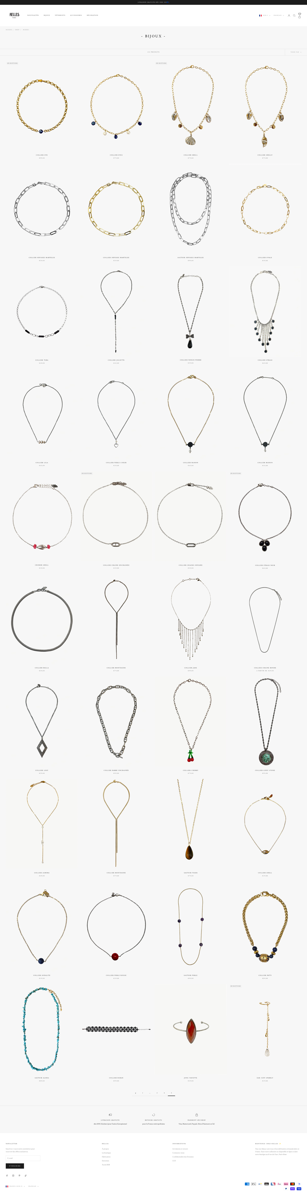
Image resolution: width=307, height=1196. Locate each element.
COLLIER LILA (42, 463)
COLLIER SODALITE (41, 975)
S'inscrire (15, 1166)
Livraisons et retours (180, 1149)
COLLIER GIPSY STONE (265, 770)
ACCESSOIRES (76, 15)
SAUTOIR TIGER (191, 873)
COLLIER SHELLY (265, 155)
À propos (105, 1149)
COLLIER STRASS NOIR (265, 565)
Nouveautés (33, 15)
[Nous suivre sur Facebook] (7, 1175)
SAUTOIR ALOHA (42, 1078)
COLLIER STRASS (265, 360)
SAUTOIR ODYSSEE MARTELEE (191, 258)
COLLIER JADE (190, 668)
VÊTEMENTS (60, 15)
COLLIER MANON (190, 463)
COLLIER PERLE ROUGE (116, 975)
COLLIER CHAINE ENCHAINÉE (116, 565)
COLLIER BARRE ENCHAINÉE (116, 770)
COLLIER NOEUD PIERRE (190, 360)
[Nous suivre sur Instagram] (13, 1175)
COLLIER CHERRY (190, 770)
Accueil (9, 29)
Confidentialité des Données (183, 1157)
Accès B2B (106, 1165)
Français (278, 15)
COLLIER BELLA (42, 668)
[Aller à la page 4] (135, 1093)
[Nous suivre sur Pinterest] (19, 1175)
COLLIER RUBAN (116, 1078)
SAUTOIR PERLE (191, 975)
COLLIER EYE (42, 155)
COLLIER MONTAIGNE (116, 668)
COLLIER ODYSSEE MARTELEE (42, 258)
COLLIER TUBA (41, 360)
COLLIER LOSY (41, 770)
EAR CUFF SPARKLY (265, 1078)
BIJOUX (47, 15)
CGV (174, 1161)
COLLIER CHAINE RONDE (265, 668)
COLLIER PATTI (265, 975)
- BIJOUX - (26, 29)
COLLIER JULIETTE (116, 360)
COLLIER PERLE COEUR (116, 463)
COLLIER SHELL (191, 155)
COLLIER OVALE (265, 258)
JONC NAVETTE (190, 1078)
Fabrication (106, 1157)
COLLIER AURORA (42, 873)
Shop (17, 29)
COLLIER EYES (116, 155)
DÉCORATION (92, 15)
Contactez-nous (178, 1153)
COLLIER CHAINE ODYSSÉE (191, 565)
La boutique (106, 1153)
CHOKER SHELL (42, 565)
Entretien (105, 1161)
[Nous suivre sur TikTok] (25, 1175)
